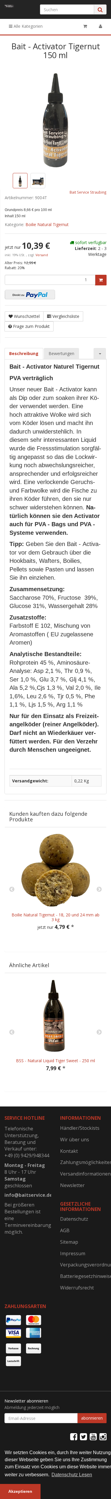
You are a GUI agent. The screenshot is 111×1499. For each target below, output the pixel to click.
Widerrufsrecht (77, 1287)
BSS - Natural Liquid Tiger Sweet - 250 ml (55, 1060)
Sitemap (69, 1242)
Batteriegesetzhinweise (83, 1276)
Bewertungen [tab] (61, 353)
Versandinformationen (83, 1174)
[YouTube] (93, 1436)
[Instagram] (103, 1436)
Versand (42, 255)
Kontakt (69, 1151)
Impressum (72, 1253)
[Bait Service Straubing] (9, 6)
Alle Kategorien (27, 26)
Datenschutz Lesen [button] (72, 1474)
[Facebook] (73, 1436)
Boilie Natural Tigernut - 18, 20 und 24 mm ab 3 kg (55, 917)
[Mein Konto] (100, 26)
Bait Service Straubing (88, 192)
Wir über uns (74, 1139)
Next (99, 889)
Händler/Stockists (79, 1128)
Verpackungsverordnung (83, 1264)
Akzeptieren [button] (20, 1491)
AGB (65, 1230)
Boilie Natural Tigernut (47, 224)
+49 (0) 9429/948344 (26, 1155)
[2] (30, 294)
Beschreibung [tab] (23, 353)
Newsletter (72, 1185)
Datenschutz (74, 1219)
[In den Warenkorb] (101, 280)
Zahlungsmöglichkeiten (83, 1162)
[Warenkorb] (85, 26)
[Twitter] (83, 1436)
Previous (12, 889)
